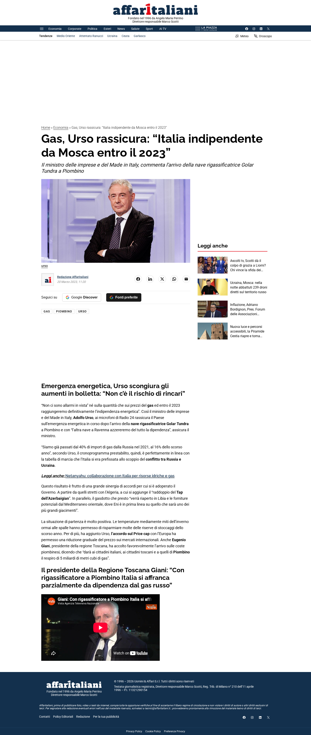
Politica (92, 28)
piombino (64, 311)
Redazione (83, 716)
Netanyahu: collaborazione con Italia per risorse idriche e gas (120, 476)
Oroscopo (265, 36)
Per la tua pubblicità (106, 716)
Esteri (107, 28)
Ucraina (112, 36)
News (121, 28)
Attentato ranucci (91, 36)
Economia (55, 28)
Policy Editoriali (63, 716)
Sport (149, 28)
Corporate (74, 28)
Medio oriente (66, 36)
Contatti (44, 716)
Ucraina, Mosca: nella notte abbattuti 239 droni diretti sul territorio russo (248, 287)
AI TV (162, 28)
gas (47, 311)
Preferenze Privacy (174, 731)
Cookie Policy (153, 731)
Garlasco (140, 36)
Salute (135, 28)
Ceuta (125, 36)
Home (45, 128)
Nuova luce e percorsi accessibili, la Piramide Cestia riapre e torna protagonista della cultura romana (247, 332)
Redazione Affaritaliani (72, 277)
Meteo (244, 36)
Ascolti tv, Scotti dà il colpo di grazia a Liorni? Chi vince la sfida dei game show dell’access (248, 266)
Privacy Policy (134, 731)
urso (82, 311)
